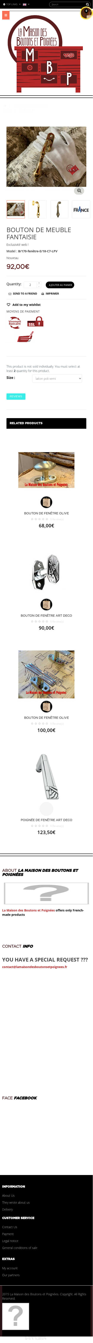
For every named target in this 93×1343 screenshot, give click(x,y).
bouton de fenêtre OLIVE (46, 513)
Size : (11, 377)
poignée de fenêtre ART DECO (46, 820)
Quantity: (13, 284)
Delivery (7, 1209)
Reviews (16, 396)
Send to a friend (25, 293)
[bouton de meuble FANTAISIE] (16, 209)
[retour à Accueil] (4, 106)
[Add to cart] (46, 502)
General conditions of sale (19, 1248)
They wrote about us (16, 1202)
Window (24, 110)
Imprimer (52, 293)
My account (10, 1268)
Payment (8, 1234)
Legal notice (10, 1241)
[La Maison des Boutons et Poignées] (45, 54)
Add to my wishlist (26, 305)
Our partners (11, 1275)
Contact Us (9, 1227)
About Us (8, 1195)
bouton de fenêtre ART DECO (46, 615)
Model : (11, 251)
